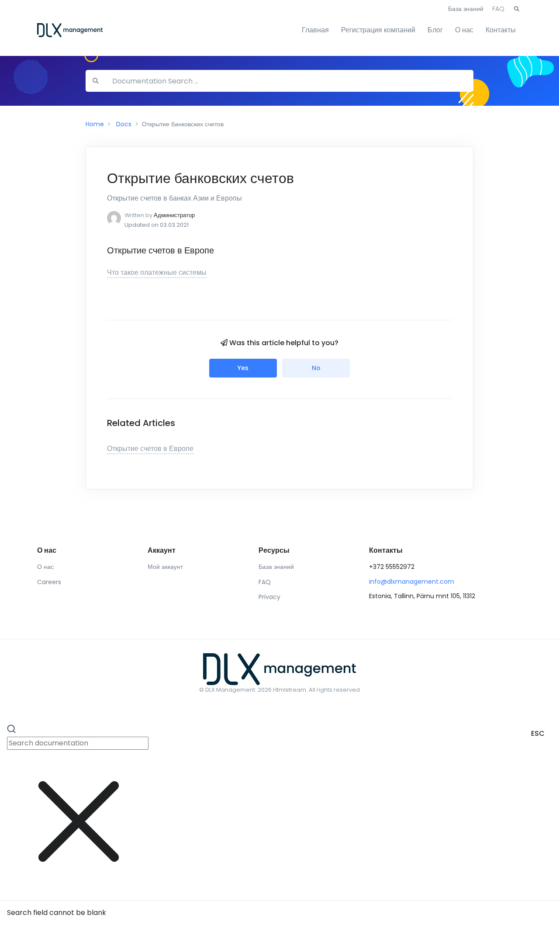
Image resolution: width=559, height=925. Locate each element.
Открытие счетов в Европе (150, 448)
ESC (538, 733)
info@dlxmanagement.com (411, 581)
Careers (49, 582)
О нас (464, 30)
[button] (516, 9)
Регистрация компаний (378, 30)
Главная (315, 30)
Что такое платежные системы (157, 272)
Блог (435, 30)
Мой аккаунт (165, 566)
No (316, 368)
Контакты (501, 30)
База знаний (465, 8)
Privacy (269, 596)
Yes (243, 368)
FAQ (498, 8)
